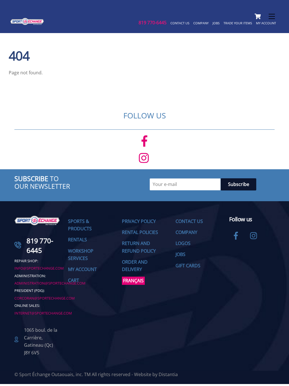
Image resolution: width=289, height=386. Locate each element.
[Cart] (257, 16)
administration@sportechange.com (50, 283)
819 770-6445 (153, 22)
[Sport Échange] (27, 22)
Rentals (77, 240)
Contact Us (179, 23)
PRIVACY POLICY (139, 221)
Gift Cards (188, 266)
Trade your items (238, 23)
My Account (266, 23)
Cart (73, 280)
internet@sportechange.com (43, 313)
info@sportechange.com (39, 268)
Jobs (216, 23)
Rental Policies (140, 232)
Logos (183, 243)
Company (201, 23)
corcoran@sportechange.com (44, 298)
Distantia (168, 374)
